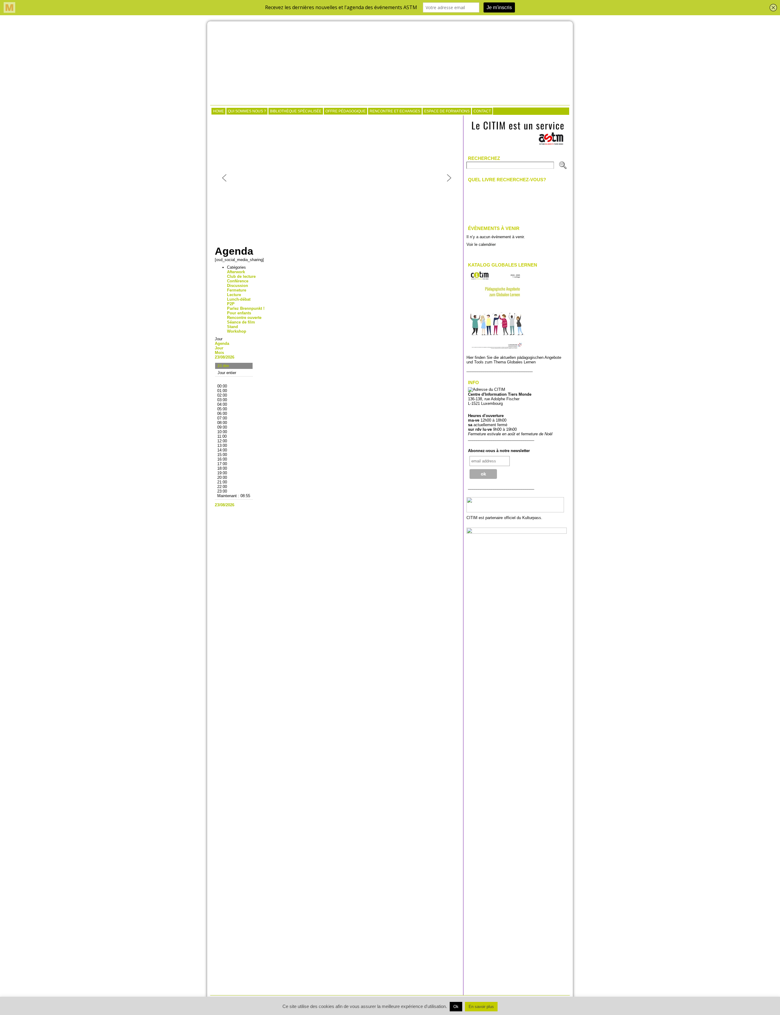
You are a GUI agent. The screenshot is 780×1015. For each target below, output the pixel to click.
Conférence (237, 281)
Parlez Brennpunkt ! (245, 308)
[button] (224, 178)
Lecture (234, 294)
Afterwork (236, 272)
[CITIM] (390, 64)
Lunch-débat (238, 299)
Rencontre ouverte (244, 317)
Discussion (237, 285)
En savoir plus (481, 1006)
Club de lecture (241, 276)
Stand (232, 326)
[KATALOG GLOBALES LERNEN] (496, 350)
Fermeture (236, 290)
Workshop (236, 331)
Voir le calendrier (481, 244)
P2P (231, 304)
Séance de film (241, 322)
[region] (337, 177)
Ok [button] (456, 1006)
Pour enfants (239, 313)
